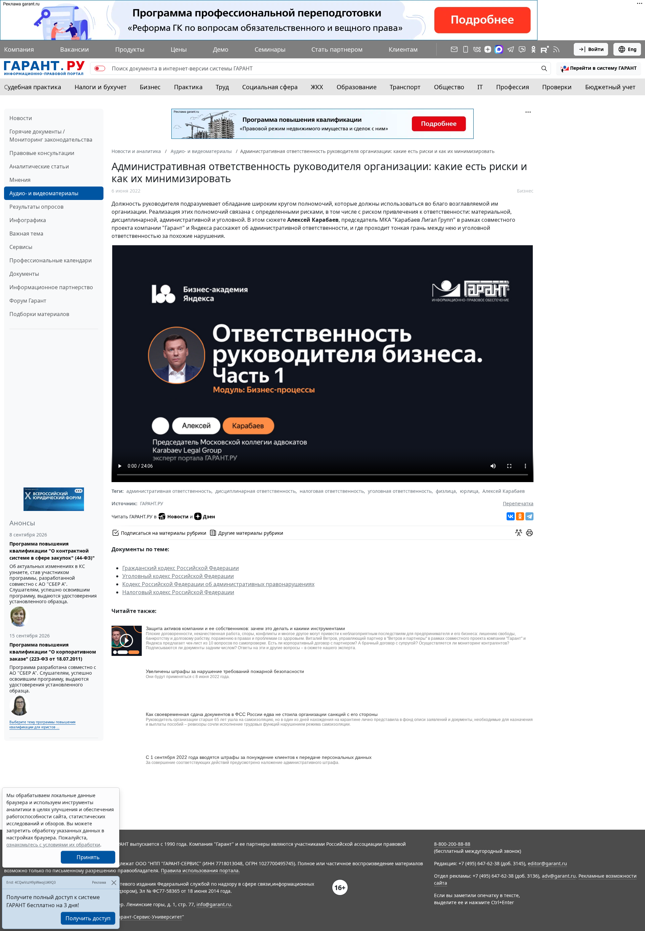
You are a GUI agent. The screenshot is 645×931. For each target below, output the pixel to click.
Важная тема (26, 233)
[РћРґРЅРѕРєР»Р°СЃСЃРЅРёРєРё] (520, 516)
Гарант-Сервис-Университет (149, 917)
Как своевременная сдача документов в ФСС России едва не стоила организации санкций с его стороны (262, 714)
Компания (19, 49)
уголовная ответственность (400, 491)
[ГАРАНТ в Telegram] (511, 49)
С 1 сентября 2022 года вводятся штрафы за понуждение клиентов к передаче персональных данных (259, 757)
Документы (24, 273)
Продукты (129, 49)
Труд (222, 87)
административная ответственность (168, 491)
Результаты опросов (36, 206)
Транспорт (405, 87)
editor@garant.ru (547, 863)
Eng (632, 49)
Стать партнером (336, 49)
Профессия (512, 87)
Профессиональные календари (50, 260)
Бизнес (150, 87)
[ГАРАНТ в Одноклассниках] (533, 49)
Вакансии (74, 49)
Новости (20, 118)
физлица (446, 491)
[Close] (113, 882)
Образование (357, 87)
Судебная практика (32, 87)
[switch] (99, 68)
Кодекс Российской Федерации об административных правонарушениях (218, 584)
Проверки (557, 87)
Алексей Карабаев (503, 491)
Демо (220, 49)
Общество (449, 87)
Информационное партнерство (51, 287)
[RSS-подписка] (556, 49)
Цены (179, 49)
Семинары (270, 49)
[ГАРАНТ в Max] (498, 49)
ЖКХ (317, 87)
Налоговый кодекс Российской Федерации (178, 592)
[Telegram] (529, 516)
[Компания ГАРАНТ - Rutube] (545, 49)
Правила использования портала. (200, 870)
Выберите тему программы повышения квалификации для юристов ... (42, 724)
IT (480, 87)
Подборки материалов (39, 314)
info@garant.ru (214, 904)
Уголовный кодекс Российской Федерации (178, 576)
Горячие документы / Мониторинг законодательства (50, 135)
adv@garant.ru (559, 876)
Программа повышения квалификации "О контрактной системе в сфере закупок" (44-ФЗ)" (52, 550)
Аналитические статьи (39, 166)
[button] (598, 68)
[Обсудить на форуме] (519, 533)
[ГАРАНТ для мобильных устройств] (466, 49)
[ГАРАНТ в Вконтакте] (477, 49)
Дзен (209, 516)
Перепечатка (518, 503)
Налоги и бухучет (101, 87)
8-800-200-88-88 (452, 844)
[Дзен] (487, 49)
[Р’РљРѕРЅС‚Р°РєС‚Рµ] (511, 516)
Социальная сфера (270, 87)
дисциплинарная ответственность (255, 491)
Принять (88, 857)
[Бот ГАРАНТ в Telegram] (522, 49)
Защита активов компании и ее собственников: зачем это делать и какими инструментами (245, 628)
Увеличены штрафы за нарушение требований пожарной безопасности (225, 671)
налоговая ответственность (332, 491)
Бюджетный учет (610, 87)
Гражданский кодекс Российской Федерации (180, 568)
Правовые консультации (41, 153)
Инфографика (27, 220)
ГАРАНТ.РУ (151, 503)
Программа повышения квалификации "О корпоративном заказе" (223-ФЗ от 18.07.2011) (52, 651)
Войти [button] (596, 49)
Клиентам (403, 49)
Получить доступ (88, 918)
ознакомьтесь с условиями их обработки (53, 844)
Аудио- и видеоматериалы (43, 193)
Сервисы (20, 247)
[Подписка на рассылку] (454, 49)
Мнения (20, 180)
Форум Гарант (27, 300)
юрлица (469, 491)
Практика (188, 87)
